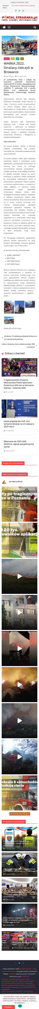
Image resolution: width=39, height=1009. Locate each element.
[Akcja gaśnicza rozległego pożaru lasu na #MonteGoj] (19, 648)
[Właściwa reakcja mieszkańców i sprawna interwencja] (19, 756)
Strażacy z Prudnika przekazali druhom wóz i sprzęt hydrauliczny (20, 337)
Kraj (13, 58)
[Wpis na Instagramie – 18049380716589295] (19, 792)
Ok (20, 1006)
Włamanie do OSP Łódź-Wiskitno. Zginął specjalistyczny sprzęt (19, 444)
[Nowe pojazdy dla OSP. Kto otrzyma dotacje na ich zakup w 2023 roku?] (19, 401)
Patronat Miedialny (21, 939)
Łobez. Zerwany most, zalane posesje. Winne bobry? (18, 345)
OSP (18, 58)
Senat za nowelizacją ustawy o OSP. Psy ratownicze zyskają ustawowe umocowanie (18, 894)
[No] (36, 1002)
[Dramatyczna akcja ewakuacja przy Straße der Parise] (19, 612)
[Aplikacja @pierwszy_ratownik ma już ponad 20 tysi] (19, 540)
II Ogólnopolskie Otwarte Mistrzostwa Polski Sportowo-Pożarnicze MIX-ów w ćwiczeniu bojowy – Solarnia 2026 (19, 384)
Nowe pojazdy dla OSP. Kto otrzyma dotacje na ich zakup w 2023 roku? (19, 424)
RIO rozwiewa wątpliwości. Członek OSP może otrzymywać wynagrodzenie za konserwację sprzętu (19, 920)
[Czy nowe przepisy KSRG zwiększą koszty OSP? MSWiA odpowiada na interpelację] (19, 864)
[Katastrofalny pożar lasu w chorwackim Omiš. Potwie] (19, 684)
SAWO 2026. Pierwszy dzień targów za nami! (18, 943)
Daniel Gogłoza (9, 76)
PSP (22, 58)
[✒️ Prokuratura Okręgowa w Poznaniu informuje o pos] (19, 504)
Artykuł (7, 58)
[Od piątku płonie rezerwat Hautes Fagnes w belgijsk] (19, 576)
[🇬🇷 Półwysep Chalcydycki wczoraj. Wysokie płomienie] (19, 720)
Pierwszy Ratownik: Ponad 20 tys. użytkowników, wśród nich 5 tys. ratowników (16, 843)
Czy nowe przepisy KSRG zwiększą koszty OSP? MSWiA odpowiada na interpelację (19, 870)
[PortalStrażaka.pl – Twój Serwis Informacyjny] (4, 27)
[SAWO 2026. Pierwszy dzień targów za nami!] (19, 932)
